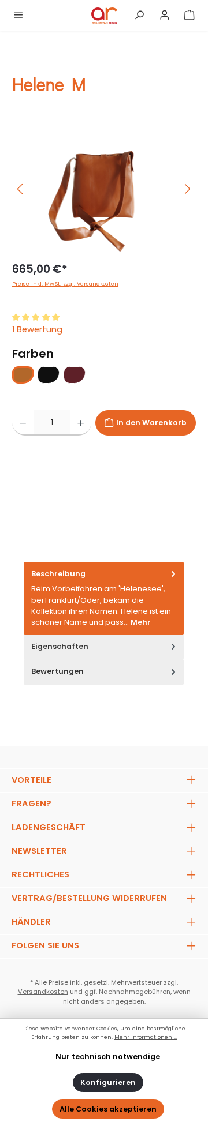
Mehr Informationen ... (145, 1037)
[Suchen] (139, 15)
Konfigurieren (108, 1082)
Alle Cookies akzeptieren (108, 1109)
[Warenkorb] (189, 15)
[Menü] (18, 15)
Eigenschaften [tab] (59, 646)
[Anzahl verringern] (23, 423)
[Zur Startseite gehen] (104, 15)
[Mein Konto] (164, 15)
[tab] (104, 598)
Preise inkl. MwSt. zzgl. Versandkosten (65, 283)
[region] (104, 189)
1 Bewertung (37, 329)
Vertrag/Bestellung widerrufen (89, 898)
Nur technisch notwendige (107, 1056)
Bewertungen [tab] (57, 671)
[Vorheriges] (20, 189)
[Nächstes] (187, 189)
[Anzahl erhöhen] (80, 423)
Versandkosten (43, 991)
